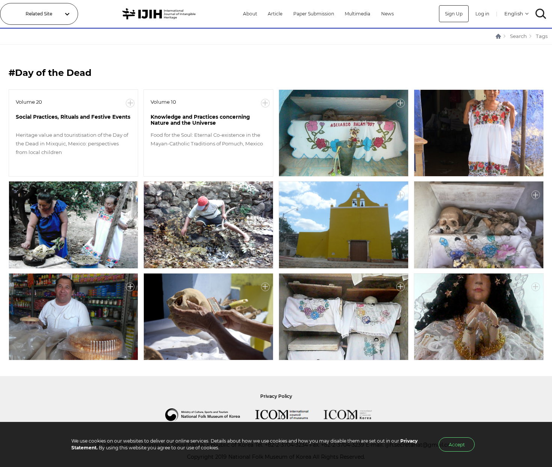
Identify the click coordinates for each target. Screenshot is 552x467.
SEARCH (541, 14)
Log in (482, 14)
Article (275, 14)
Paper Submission (313, 14)
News (387, 14)
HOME (499, 36)
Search (518, 36)
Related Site (39, 14)
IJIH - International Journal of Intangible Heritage (160, 13)
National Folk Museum (210, 414)
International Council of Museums (289, 414)
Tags (541, 36)
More (130, 103)
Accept (457, 444)
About (250, 14)
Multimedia (357, 14)
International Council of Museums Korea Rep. (355, 414)
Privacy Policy (276, 396)
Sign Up (454, 14)
